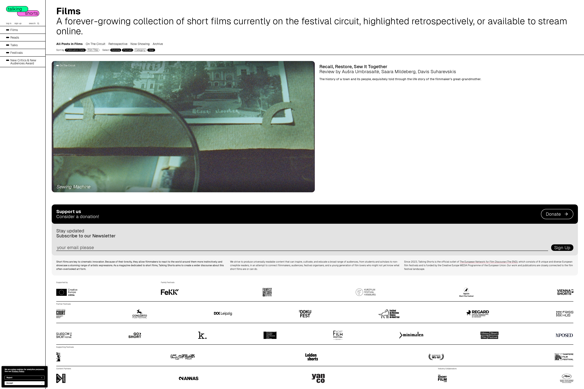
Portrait (127, 50)
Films (14, 30)
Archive (158, 44)
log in (8, 23)
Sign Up (562, 247)
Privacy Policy (18, 371)
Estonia (116, 50)
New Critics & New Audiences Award (23, 62)
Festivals (16, 52)
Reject (9, 378)
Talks (14, 45)
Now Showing (140, 44)
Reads (14, 37)
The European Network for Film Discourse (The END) (489, 261)
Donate (553, 214)
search (32, 23)
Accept (9, 383)
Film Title (93, 50)
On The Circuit (95, 44)
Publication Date (75, 50)
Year (151, 50)
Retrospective (117, 44)
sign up (17, 23)
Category (140, 50)
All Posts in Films (69, 44)
